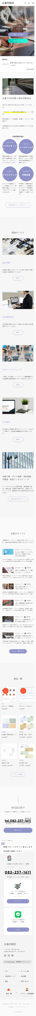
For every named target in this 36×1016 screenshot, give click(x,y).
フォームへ (18, 901)
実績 (6, 981)
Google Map (16, 949)
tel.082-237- (18, 821)
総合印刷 (6, 263)
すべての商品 (18, 774)
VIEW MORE (30, 69)
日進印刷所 (8, 3)
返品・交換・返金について (26, 1004)
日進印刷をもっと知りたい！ (18, 205)
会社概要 (23, 976)
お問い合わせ (18, 830)
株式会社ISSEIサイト (18, 499)
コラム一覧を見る (18, 651)
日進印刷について (10, 976)
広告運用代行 (8, 317)
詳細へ (18, 278)
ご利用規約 (11, 1007)
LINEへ (18, 929)
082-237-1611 (18, 41)
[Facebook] (5, 955)
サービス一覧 (25, 971)
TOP (6, 971)
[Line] (12, 955)
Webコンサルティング (12, 369)
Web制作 (6, 422)
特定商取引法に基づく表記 (10, 1004)
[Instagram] (9, 955)
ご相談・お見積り (18, 34)
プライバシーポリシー (22, 1007)
